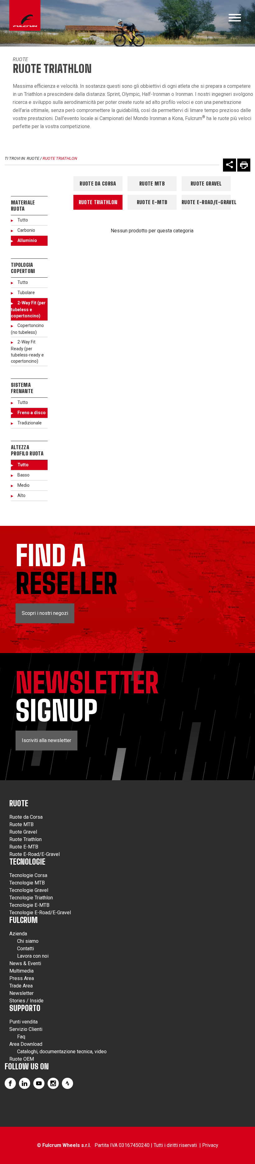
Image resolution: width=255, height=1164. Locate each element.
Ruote (20, 59)
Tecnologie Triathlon (31, 898)
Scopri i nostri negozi (45, 613)
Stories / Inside (26, 1001)
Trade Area (21, 986)
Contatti (25, 948)
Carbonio (26, 230)
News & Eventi (25, 963)
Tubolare (26, 292)
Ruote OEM (21, 1059)
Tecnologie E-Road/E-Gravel (40, 913)
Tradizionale (29, 422)
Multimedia (21, 971)
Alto (21, 495)
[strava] (67, 1083)
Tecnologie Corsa (28, 875)
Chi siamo (28, 941)
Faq (21, 1037)
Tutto (22, 219)
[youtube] (38, 1083)
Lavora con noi (33, 956)
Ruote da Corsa (98, 183)
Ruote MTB (152, 183)
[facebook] (10, 1083)
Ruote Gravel (206, 183)
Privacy (210, 1145)
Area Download (25, 1044)
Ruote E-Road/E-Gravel (206, 202)
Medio (23, 485)
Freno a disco (31, 412)
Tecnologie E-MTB (29, 905)
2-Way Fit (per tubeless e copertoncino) (28, 309)
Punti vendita (23, 1022)
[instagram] (53, 1083)
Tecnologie (27, 861)
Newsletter (21, 993)
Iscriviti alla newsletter (46, 740)
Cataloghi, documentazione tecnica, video (62, 1051)
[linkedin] (24, 1083)
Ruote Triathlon (60, 158)
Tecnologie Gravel (28, 890)
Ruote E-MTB (152, 202)
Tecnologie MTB (27, 883)
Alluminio (27, 240)
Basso (23, 474)
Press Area (21, 978)
